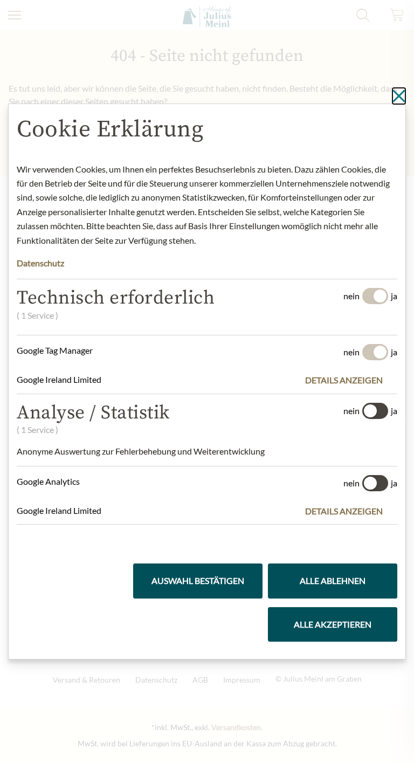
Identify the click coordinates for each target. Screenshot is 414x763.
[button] (351, 380)
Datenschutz (40, 263)
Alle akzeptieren (332, 624)
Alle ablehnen (332, 580)
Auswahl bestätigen (197, 580)
